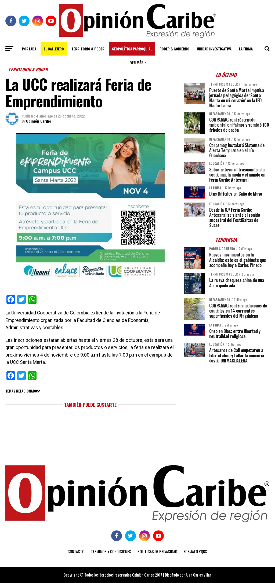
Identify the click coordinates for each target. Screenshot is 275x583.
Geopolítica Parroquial (132, 49)
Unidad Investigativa (214, 49)
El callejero (54, 49)
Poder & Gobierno (174, 49)
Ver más (136, 62)
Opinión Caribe (38, 121)
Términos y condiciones (111, 551)
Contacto (76, 551)
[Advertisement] (227, 404)
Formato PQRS (195, 551)
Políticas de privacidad (157, 551)
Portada (29, 49)
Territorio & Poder (87, 49)
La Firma (246, 49)
